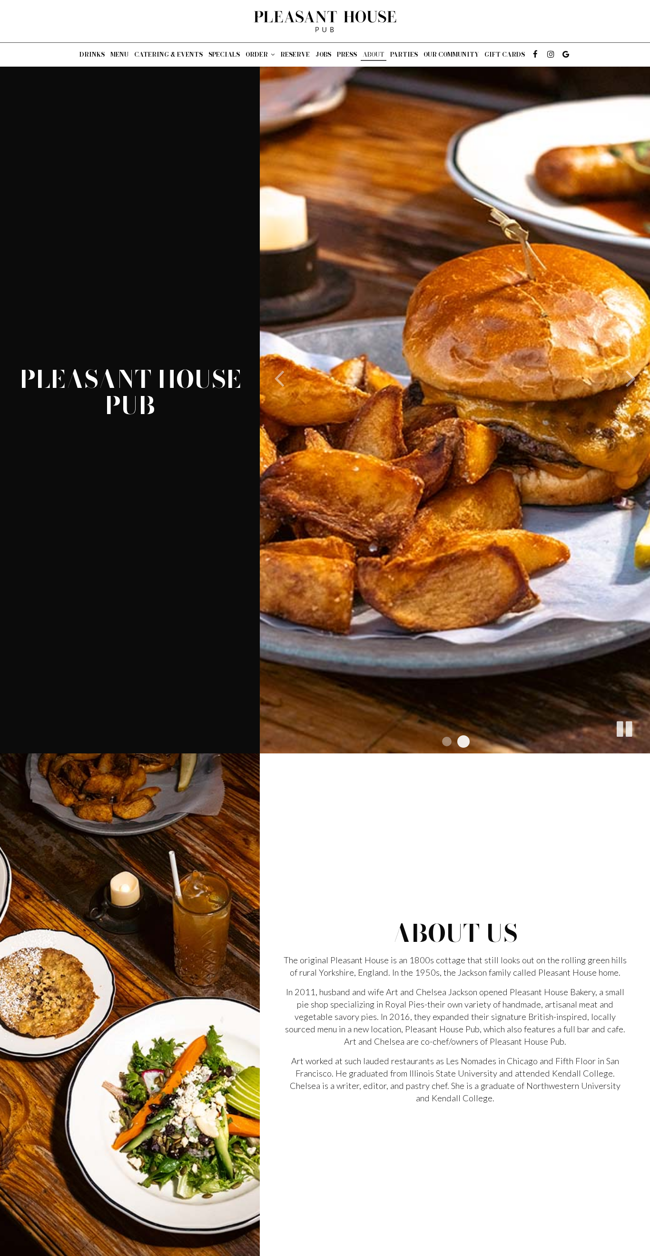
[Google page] (565, 54)
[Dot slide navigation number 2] (463, 741)
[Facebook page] (535, 54)
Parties (404, 54)
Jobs (323, 54)
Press (347, 54)
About (373, 54)
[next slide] (630, 376)
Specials (224, 54)
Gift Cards (504, 54)
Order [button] (257, 54)
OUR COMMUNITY (451, 54)
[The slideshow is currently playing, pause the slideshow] (624, 727)
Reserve (295, 54)
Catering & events (168, 54)
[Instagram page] (550, 54)
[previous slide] (278, 376)
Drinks (92, 54)
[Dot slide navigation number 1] (447, 741)
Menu (119, 54)
